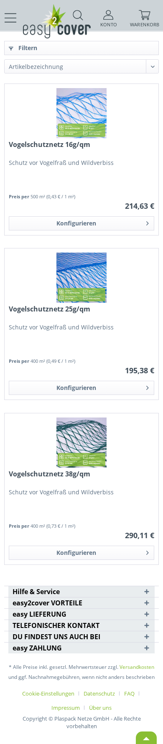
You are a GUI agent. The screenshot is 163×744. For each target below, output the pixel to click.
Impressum (65, 707)
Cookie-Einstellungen (48, 693)
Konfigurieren (76, 223)
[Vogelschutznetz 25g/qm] (81, 278)
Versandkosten (137, 667)
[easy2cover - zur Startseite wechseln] (42, 11)
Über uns (100, 707)
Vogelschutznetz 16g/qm (49, 144)
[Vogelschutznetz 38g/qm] (81, 443)
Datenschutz (99, 693)
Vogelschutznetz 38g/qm (49, 474)
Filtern (27, 48)
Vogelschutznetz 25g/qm (49, 309)
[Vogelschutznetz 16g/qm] (81, 113)
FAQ (129, 693)
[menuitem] (10, 18)
